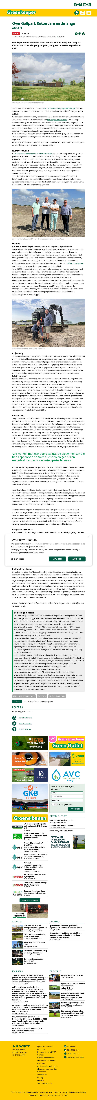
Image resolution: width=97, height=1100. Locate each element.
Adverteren (42, 1074)
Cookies (40, 1080)
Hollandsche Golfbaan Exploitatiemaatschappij (34, 153)
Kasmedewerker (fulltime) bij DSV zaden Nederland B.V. (35, 855)
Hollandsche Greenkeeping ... (24, 696)
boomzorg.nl (60, 1092)
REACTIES (17, 707)
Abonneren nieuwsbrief (46, 1060)
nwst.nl (65, 1095)
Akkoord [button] (77, 559)
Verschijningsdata (44, 1083)
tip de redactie (25, 729)
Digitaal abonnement (45, 1057)
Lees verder (39, 552)
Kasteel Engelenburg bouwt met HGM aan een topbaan (72, 1004)
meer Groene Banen (30, 900)
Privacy (40, 1077)
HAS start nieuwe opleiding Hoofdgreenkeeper (35, 935)
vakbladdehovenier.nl (76, 1092)
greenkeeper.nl (31, 1092)
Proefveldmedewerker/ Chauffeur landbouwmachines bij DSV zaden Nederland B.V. (34, 846)
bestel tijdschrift (25, 723)
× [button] (88, 537)
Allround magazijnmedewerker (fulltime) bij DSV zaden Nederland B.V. (33, 866)
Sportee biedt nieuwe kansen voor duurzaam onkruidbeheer (73, 986)
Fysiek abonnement (45, 1046)
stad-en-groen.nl (46, 1092)
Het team (41, 1063)
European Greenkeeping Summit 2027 (33, 960)
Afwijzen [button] (57, 559)
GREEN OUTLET (58, 816)
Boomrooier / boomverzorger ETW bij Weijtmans (35, 884)
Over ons (41, 1049)
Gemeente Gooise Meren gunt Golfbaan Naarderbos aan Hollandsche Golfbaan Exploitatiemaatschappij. (65, 935)
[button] (17, 559)
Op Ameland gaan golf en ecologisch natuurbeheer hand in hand (27, 1029)
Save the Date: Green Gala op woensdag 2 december (35, 952)
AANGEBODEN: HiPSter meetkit (61, 825)
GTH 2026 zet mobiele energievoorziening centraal (35, 926)
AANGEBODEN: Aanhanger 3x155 (62, 820)
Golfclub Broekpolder (74, 263)
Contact (40, 1055)
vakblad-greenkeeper (76, 1057)
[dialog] (48, 550)
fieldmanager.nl (17, 1092)
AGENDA (17, 921)
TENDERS (54, 921)
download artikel (25, 718)
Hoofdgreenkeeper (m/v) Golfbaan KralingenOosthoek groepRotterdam (35, 835)
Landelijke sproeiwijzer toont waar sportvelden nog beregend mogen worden (73, 995)
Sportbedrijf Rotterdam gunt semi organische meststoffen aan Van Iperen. (65, 926)
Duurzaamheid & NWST (46, 1052)
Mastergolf (42, 696)
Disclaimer (41, 1072)
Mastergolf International (57, 119)
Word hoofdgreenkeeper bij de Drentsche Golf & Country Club (35, 826)
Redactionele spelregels (47, 1066)
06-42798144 (72, 1053)
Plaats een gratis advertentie (61, 831)
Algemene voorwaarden (47, 1069)
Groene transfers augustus (72, 975)
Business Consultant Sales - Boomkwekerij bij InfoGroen (35, 892)
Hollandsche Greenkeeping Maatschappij (58, 108)
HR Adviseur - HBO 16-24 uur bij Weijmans (35, 875)
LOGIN (17, 701)
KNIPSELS (17, 971)
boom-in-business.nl (38, 1095)
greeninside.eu (54, 1095)
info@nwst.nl (72, 1046)
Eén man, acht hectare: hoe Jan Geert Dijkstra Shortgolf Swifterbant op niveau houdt (72, 1013)
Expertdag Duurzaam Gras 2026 (34, 943)
